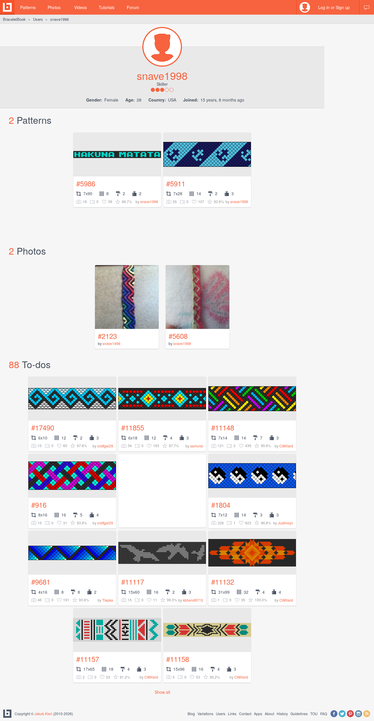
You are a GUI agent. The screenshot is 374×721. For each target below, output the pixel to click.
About (269, 713)
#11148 (222, 427)
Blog (191, 713)
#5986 (85, 183)
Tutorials (107, 7)
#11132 (222, 581)
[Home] (7, 7)
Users (38, 19)
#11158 (177, 659)
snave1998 (149, 201)
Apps (258, 713)
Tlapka (107, 600)
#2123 (107, 336)
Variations (205, 713)
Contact (245, 713)
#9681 (40, 581)
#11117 (132, 581)
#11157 (87, 659)
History (282, 713)
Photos (54, 7)
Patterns (28, 7)
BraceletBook (14, 19)
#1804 (220, 504)
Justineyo (285, 522)
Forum (133, 7)
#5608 (178, 336)
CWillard (286, 445)
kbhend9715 (193, 600)
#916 (38, 504)
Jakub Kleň (43, 713)
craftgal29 (105, 445)
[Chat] (366, 7)
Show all (162, 692)
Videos (80, 7)
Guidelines (299, 713)
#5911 (175, 183)
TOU (314, 713)
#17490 (42, 427)
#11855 (132, 427)
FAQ (323, 713)
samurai (196, 445)
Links (232, 713)
